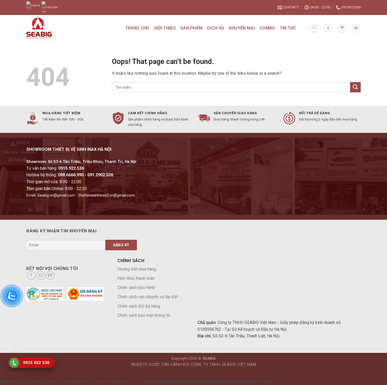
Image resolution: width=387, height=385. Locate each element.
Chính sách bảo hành (136, 287)
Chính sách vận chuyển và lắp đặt (147, 296)
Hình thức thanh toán (136, 278)
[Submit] (355, 87)
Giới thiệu (165, 28)
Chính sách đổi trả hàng (138, 306)
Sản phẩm (191, 28)
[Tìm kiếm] (314, 28)
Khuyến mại (242, 28)
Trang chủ (137, 28)
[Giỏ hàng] (356, 28)
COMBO (267, 28)
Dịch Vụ (215, 28)
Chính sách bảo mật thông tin (143, 315)
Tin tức (288, 28)
